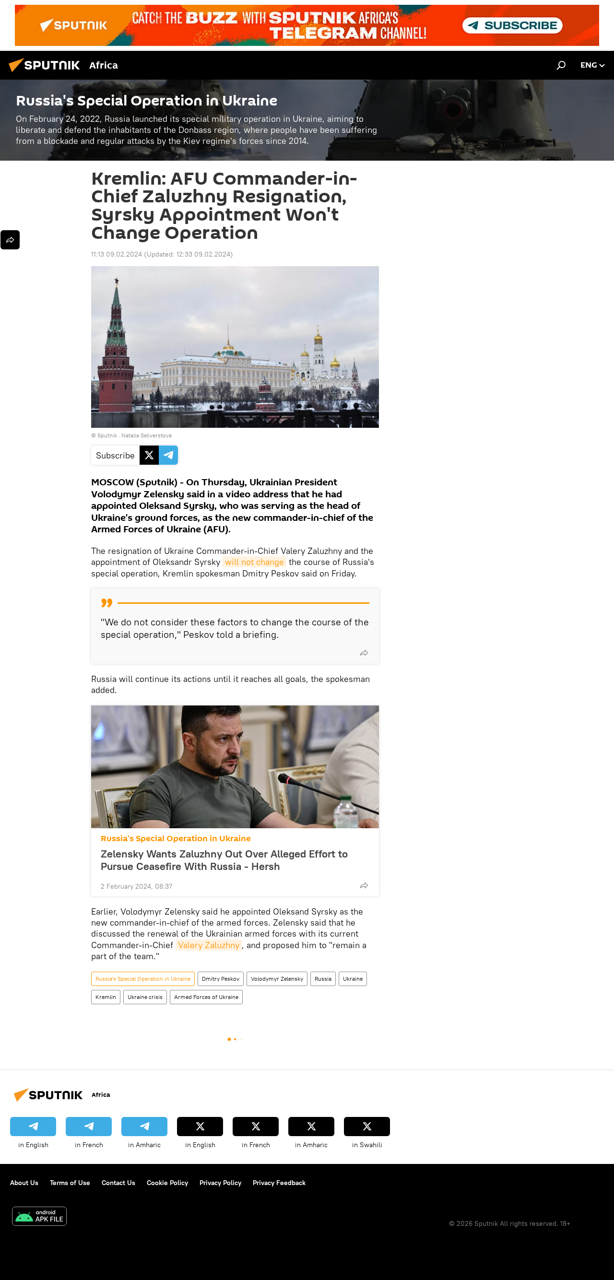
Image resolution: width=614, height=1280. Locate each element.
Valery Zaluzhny (208, 945)
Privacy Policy (220, 1182)
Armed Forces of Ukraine (206, 996)
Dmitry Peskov (220, 978)
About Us (24, 1182)
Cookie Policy (167, 1182)
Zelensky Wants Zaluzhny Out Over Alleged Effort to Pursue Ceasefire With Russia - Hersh (224, 859)
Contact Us (118, 1182)
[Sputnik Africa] (47, 73)
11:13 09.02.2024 (116, 254)
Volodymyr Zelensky (277, 978)
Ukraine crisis (145, 996)
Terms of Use (70, 1182)
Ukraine (353, 978)
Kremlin (105, 996)
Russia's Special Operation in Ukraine (176, 839)
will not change (254, 561)
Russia (323, 978)
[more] (364, 652)
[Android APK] (39, 1217)
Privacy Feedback (279, 1182)
